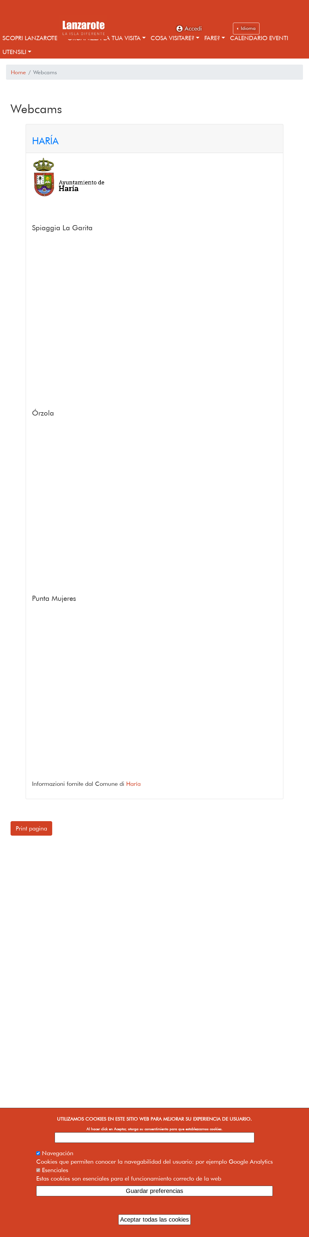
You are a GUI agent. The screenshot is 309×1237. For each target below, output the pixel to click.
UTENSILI (14, 52)
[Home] (83, 27)
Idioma (247, 28)
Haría (133, 783)
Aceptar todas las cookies (154, 1219)
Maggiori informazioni (155, 1137)
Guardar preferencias (154, 1191)
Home (18, 72)
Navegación (57, 1153)
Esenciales (55, 1170)
